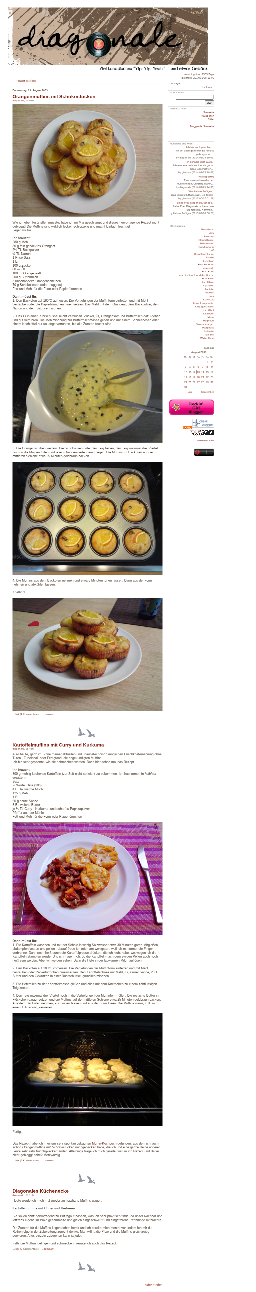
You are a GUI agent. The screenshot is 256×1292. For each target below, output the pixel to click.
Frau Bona (208, 271)
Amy (211, 233)
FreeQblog (208, 282)
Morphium (208, 320)
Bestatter (209, 236)
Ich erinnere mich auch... (200, 161)
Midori (211, 317)
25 (190, 382)
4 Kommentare (29, 714)
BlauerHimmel (206, 240)
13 (198, 372)
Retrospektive (206, 176)
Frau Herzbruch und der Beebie (196, 275)
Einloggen (208, 87)
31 (185, 387)
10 (185, 372)
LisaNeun (208, 313)
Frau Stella (208, 278)
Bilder (211, 119)
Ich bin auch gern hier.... (200, 147)
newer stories (26, 81)
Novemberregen (205, 324)
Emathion (208, 261)
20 (198, 377)
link (17, 714)
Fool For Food (206, 264)
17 (185, 377)
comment (49, 714)
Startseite (208, 112)
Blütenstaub (207, 243)
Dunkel (210, 257)
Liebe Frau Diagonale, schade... (195, 202)
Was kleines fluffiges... (201, 191)
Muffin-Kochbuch (104, 1143)
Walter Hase (207, 338)
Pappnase (208, 327)
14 (202, 372)
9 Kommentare (29, 1160)
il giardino (208, 285)
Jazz (211, 296)
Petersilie (209, 331)
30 (212, 382)
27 (198, 382)
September (207, 392)
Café (211, 250)
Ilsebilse (209, 289)
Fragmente (208, 268)
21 (202, 377)
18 (190, 377)
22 (207, 377)
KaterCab (208, 299)
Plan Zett (209, 334)
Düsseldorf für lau (204, 254)
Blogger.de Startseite (202, 126)
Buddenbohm (206, 247)
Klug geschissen (204, 306)
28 (202, 382)
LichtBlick (209, 310)
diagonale (18, 100)
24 (185, 382)
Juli (190, 392)
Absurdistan (207, 229)
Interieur (209, 292)
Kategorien (208, 115)
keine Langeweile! (203, 303)
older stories (153, 1285)
